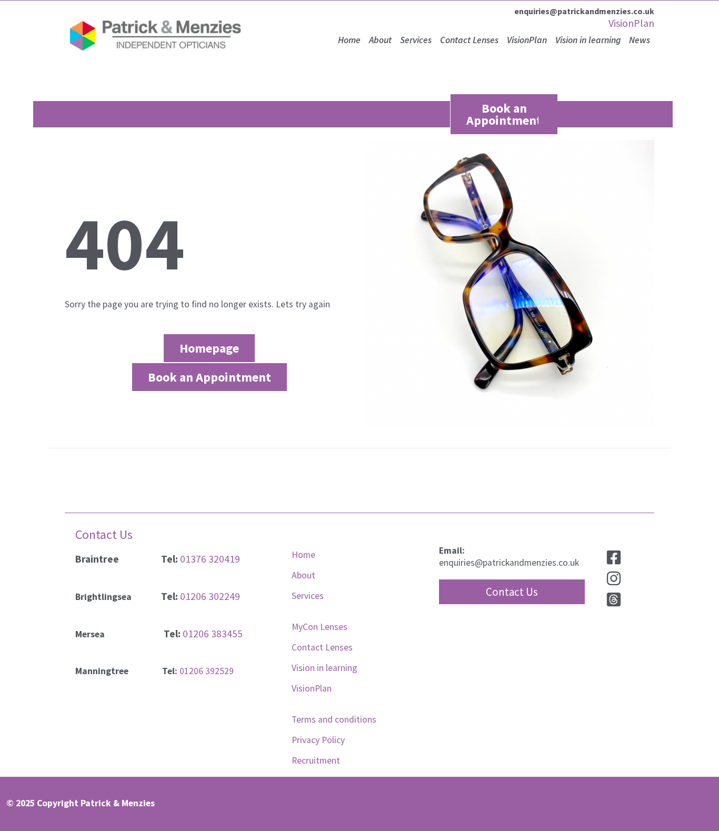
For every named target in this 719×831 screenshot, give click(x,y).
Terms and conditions (334, 719)
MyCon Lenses (319, 627)
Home (349, 40)
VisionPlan (631, 22)
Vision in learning (588, 40)
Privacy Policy (318, 740)
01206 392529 (206, 671)
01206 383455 (213, 633)
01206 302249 (210, 596)
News (639, 40)
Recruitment (316, 760)
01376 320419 (210, 559)
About (380, 40)
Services (416, 40)
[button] (512, 591)
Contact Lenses (469, 40)
